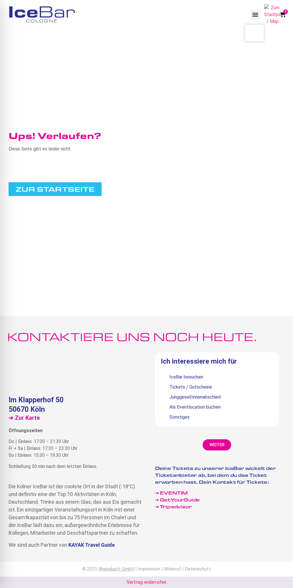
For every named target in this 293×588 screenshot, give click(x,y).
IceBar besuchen (186, 377)
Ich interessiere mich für (199, 361)
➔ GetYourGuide (177, 500)
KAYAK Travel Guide (91, 545)
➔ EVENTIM (171, 493)
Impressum (149, 569)
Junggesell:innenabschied (195, 397)
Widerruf (172, 569)
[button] (255, 14)
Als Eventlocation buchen (195, 407)
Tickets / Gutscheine (190, 387)
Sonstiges (179, 417)
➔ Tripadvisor (174, 506)
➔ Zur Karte (24, 417)
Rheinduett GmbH (116, 569)
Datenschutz (198, 569)
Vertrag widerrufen (146, 582)
